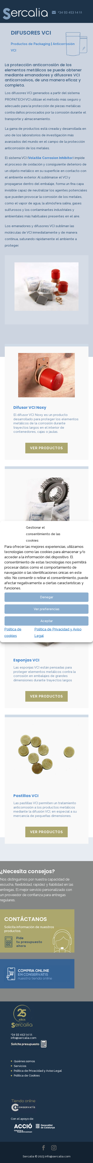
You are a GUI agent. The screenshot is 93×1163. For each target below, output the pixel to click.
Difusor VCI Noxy (29, 407)
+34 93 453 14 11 (70, 12)
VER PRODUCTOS (46, 448)
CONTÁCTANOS (25, 919)
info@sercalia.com (23, 1037)
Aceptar (46, 621)
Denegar (46, 597)
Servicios (20, 1066)
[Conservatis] (24, 1112)
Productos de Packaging (30, 44)
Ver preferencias (46, 609)
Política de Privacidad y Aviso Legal (38, 1070)
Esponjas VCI (26, 660)
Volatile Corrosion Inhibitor (50, 158)
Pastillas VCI (25, 795)
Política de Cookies (27, 1075)
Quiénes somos (24, 1061)
